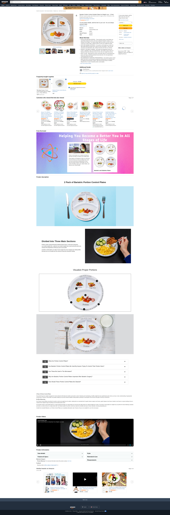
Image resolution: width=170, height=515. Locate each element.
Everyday (153, 5)
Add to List (121, 43)
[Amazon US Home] (72, 507)
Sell (70, 5)
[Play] (37, 445)
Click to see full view (57, 47)
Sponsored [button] (38, 470)
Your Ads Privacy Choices (99, 511)
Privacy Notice (75, 511)
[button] (3, 5)
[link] (59, 83)
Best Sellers (28, 5)
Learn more (110, 70)
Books (60, 5)
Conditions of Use (68, 511)
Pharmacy (147, 5)
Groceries (42, 5)
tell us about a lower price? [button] (51, 465)
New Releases (35, 5)
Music (83, 5)
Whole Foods (48, 5)
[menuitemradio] (130, 445)
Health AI (7, 5)
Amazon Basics (21, 5)
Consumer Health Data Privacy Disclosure (86, 511)
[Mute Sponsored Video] (66, 485)
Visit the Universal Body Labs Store (87, 18)
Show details (72, 89)
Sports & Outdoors (125, 5)
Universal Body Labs (127, 32)
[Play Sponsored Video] (85, 479)
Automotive (103, 5)
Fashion (74, 5)
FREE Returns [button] (83, 25)
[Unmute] (132, 445)
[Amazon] (5, 2)
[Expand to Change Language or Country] (88, 507)
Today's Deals (55, 5)
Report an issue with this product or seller (90, 73)
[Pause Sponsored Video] (66, 482)
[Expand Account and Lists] (156, 2)
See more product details (86, 63)
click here (69, 460)
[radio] (42, 51)
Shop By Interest (140, 5)
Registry (78, 5)
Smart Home (133, 5)
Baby (109, 5)
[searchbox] (75, 2)
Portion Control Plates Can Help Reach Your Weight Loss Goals (51, 421)
